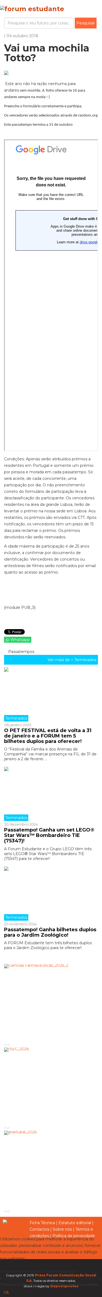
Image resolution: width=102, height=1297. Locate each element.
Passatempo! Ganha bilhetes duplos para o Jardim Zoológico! (50, 932)
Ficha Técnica (42, 1222)
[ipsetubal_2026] (51, 1170)
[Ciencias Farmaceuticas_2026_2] (51, 1003)
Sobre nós (62, 1229)
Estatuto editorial (74, 1222)
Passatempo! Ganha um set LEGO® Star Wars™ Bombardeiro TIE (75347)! (49, 835)
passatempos (20, 651)
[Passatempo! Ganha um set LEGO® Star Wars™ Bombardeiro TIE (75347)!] (51, 794)
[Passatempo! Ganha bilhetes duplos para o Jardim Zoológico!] (51, 893)
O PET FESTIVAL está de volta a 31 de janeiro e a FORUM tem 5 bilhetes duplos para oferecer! (47, 735)
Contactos (39, 1229)
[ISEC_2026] (51, 1086)
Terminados (85, 659)
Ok (6, 1292)
